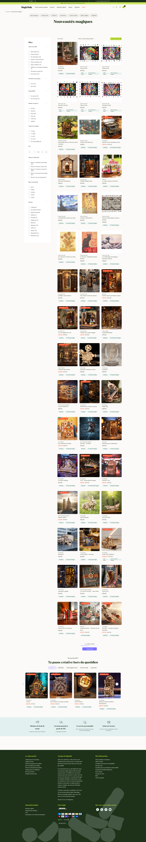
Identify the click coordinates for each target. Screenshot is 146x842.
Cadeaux (70, 7)
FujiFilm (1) (33, 215)
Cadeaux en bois (29, 761)
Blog (96, 775)
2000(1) (33, 121)
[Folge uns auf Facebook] (97, 810)
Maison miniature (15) (36, 62)
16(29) (32, 197)
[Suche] (113, 7)
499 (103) (33, 113)
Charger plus (89, 649)
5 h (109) (33, 133)
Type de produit (32, 46)
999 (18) (33, 116)
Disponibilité (31, 91)
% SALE (83, 7)
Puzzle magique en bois (72, 667)
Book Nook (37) (35, 51)
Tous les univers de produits (41, 7)
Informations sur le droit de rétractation (35, 814)
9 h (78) (33, 136)
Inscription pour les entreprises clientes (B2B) (106, 767)
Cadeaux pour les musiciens (32, 759)
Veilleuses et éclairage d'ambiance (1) (39, 68)
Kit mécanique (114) (36, 57)
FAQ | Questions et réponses (102, 759)
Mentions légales (29, 808)
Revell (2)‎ (33, 222)
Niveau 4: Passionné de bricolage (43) (39, 174)
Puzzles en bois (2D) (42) (37, 59)
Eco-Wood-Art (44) (36, 209)
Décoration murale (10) (36, 71)
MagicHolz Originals (61, 7)
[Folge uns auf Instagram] (102, 810)
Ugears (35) (34, 230)
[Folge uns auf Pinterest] (106, 810)
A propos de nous (99, 773)
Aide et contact (99, 761)
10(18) (32, 189)
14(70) (32, 195)
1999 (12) (33, 118)
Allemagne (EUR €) (62, 823)
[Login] (116, 7)
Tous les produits (99, 777)
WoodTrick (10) (35, 235)
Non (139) (33, 86)
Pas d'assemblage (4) (36, 141)
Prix (29, 146)
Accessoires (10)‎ (35, 74)
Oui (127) (33, 83)
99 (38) (33, 108)
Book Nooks (61, 667)
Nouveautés (94, 667)
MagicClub (77, 7)
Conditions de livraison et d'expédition (105, 763)
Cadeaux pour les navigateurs (32, 769)
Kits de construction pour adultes (33, 767)
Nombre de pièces (33, 103)
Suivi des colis (99, 765)
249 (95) (33, 111)
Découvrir (52, 7)
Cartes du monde (84, 667)
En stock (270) (34, 96)
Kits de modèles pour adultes (32, 765)
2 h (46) (33, 131)
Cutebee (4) (34, 207)
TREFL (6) (33, 228)
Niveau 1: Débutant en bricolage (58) (39, 163)
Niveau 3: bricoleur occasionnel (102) (39, 169)
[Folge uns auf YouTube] (110, 810)
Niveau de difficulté (33, 157)
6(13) (32, 187)
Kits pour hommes (29, 771)
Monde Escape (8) (35, 212)
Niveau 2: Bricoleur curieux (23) (39, 166)
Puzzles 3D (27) (35, 54)
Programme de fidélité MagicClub (103, 769)
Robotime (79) (34, 225)
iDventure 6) (34, 217)
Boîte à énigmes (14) (36, 64)
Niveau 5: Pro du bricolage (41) (38, 177)
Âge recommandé (33, 182)
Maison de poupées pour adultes (33, 763)
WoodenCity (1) (35, 233)
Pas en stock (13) (35, 98)
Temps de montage (33, 126)
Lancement (7, 11)
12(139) (33, 192)
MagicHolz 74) (34, 220)
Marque (30, 202)
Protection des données (31, 810)
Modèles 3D (52, 667)
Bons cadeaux (98, 771)
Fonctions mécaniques (34, 78)
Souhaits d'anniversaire (31, 773)
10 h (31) (33, 139)
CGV (26, 812)
